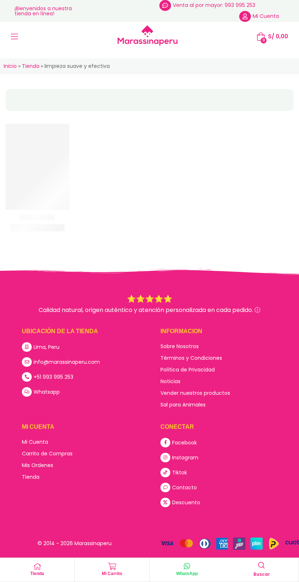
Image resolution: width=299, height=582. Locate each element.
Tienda (30, 66)
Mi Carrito (112, 573)
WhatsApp (187, 573)
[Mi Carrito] (112, 566)
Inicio (10, 66)
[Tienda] (37, 566)
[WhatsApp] (187, 566)
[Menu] (14, 36)
